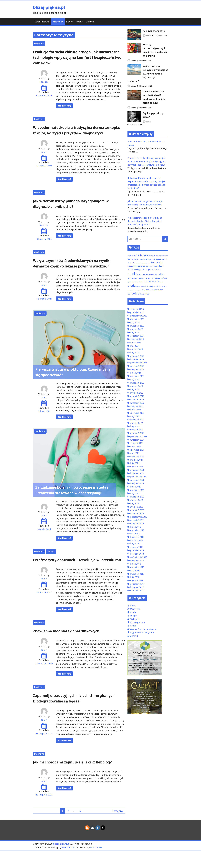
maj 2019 (134, 533)
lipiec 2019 (135, 526)
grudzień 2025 (137, 312)
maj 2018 (134, 570)
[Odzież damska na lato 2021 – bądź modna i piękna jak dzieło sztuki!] (134, 99)
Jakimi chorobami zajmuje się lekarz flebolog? (72, 762)
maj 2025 (134, 322)
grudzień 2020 (137, 470)
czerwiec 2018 (137, 567)
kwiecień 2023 (137, 382)
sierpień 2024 (137, 339)
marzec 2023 (136, 386)
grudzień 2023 (137, 356)
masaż (130, 269)
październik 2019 (138, 516)
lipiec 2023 (135, 372)
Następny (117, 811)
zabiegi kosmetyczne (154, 290)
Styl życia (134, 619)
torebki (147, 281)
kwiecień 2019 (137, 537)
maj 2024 (134, 345)
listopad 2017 (137, 587)
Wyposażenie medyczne (142, 632)
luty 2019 (134, 543)
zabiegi (143, 290)
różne (165, 278)
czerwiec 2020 (137, 490)
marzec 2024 (136, 349)
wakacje (151, 286)
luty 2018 (134, 577)
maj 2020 (134, 493)
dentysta (153, 256)
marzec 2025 (136, 329)
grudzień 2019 (137, 510)
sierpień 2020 (137, 483)
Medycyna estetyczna (151, 269)
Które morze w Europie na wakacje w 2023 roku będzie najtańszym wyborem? (147, 74)
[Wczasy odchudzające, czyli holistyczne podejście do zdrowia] (134, 52)
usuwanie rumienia (142, 286)
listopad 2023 (137, 359)
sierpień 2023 (137, 369)
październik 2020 (138, 476)
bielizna (140, 255)
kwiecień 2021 (137, 456)
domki (145, 259)
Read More (63, 105)
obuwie (149, 274)
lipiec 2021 (135, 446)
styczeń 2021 (136, 466)
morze (139, 274)
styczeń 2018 (136, 580)
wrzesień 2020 (137, 480)
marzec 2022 (136, 423)
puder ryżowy (149, 278)
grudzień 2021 (137, 433)
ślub (147, 294)
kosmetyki (156, 262)
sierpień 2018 (137, 560)
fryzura (150, 259)
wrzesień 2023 (137, 366)
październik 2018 (138, 557)
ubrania (155, 281)
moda (132, 273)
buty (147, 255)
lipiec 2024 (135, 342)
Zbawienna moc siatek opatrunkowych (66, 631)
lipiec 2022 (135, 409)
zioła (140, 294)
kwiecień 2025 (137, 325)
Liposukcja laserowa (149, 266)
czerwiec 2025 (137, 319)
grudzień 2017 (137, 583)
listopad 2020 (137, 473)
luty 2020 (134, 503)
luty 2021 (134, 463)
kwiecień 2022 (137, 419)
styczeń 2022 (136, 429)
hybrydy (155, 259)
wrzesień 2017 (137, 590)
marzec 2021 (136, 459)
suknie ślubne (139, 282)
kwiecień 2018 (137, 573)
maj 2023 (134, 379)
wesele (156, 286)
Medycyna (58, 21)
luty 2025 (134, 332)
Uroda (79, 21)
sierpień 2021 (137, 443)
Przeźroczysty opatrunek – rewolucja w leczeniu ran (77, 559)
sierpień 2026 (137, 309)
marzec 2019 (136, 540)
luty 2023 (134, 389)
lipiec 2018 (135, 563)
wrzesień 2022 (137, 402)
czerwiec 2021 (137, 449)
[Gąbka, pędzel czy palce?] (134, 121)
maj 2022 (134, 416)
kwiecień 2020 (137, 496)
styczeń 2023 (136, 392)
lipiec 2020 (135, 486)
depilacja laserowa (137, 259)
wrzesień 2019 (137, 520)
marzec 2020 (136, 500)
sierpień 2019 (137, 523)
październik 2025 (138, 315)
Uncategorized (137, 622)
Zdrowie (90, 21)
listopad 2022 (137, 399)
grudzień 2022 (137, 396)
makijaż (159, 266)
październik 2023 (138, 362)
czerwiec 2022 (137, 412)
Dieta (132, 605)
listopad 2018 (137, 553)
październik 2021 (138, 436)
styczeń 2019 (136, 547)
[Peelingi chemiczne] (134, 38)
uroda (131, 286)
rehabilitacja (158, 278)
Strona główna (42, 21)
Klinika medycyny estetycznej (141, 263)
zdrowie (132, 293)
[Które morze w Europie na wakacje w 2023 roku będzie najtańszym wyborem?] (134, 74)
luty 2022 (134, 426)
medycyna (138, 269)
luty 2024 (134, 352)
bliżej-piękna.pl (49, 7)
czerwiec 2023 (137, 376)
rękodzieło (130, 282)
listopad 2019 (137, 513)
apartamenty (131, 256)
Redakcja (44, 81)
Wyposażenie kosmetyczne (143, 629)
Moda (133, 612)
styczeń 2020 (136, 506)
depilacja (159, 256)
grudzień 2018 (137, 550)
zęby (143, 294)
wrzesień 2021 (137, 439)
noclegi (144, 274)
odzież (154, 274)
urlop (161, 282)
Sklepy (69, 21)
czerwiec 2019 (137, 530)
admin (44, 152)
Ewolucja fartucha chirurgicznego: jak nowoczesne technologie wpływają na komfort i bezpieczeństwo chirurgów (77, 57)
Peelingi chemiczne (154, 30)
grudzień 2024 (137, 335)
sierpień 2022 (137, 406)
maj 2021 (134, 453)
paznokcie (140, 278)
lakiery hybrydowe (135, 266)
